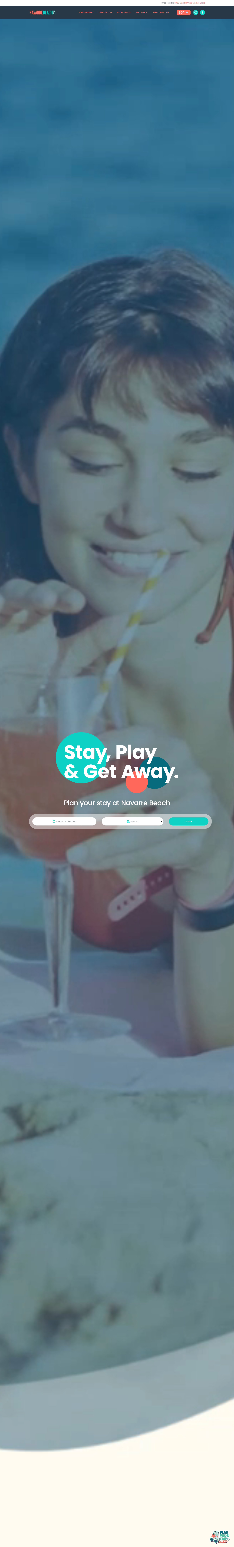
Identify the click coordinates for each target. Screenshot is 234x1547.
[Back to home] (43, 12)
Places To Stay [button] (86, 12)
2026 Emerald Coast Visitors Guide (189, 3)
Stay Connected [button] (161, 12)
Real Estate (141, 12)
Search (188, 821)
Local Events (123, 12)
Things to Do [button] (105, 12)
